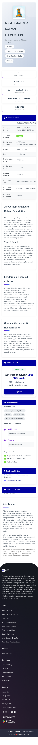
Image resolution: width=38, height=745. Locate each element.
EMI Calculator (7, 680)
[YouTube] (6, 712)
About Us (5, 692)
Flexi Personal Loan (9, 630)
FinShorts (5, 669)
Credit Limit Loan (8, 634)
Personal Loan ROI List (10, 614)
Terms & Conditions (9, 707)
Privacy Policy (7, 704)
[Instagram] (15, 712)
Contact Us (6, 700)
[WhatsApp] (3, 712)
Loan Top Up (6, 618)
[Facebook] (9, 712)
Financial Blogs (7, 665)
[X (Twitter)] (12, 712)
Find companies (7, 673)
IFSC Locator (6, 676)
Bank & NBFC (7, 653)
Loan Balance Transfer (10, 638)
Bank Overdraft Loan (9, 626)
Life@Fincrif (6, 696)
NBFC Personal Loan (9, 622)
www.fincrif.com (24, 734)
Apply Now (17, 392)
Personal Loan (7, 610)
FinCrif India (15, 731)
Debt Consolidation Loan (11, 642)
